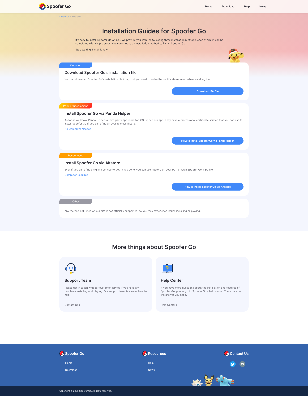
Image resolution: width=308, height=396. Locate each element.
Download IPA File (208, 91)
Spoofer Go (59, 6)
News (262, 6)
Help (247, 6)
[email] (242, 364)
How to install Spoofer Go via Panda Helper (207, 140)
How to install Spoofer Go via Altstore (207, 186)
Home (208, 6)
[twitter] (233, 364)
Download (228, 6)
